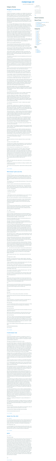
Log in (37, 49)
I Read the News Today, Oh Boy (40, 22)
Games (37, 34)
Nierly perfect (38, 26)
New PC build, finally (39, 25)
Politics (37, 37)
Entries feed (38, 50)
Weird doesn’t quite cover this (14, 171)
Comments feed (38, 51)
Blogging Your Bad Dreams (14, 9)
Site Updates (38, 40)
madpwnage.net (28, 2)
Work (37, 44)
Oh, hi (37, 23)
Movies (37, 35)
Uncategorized (38, 43)
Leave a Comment (9, 168)
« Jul (35, 15)
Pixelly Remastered (39, 24)
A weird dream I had (12, 332)
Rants (37, 38)
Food (37, 33)
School (37, 39)
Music (37, 36)
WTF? (8, 433)
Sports (37, 41)
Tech (37, 42)
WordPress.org (38, 52)
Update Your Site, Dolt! (12, 416)
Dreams (37, 30)
